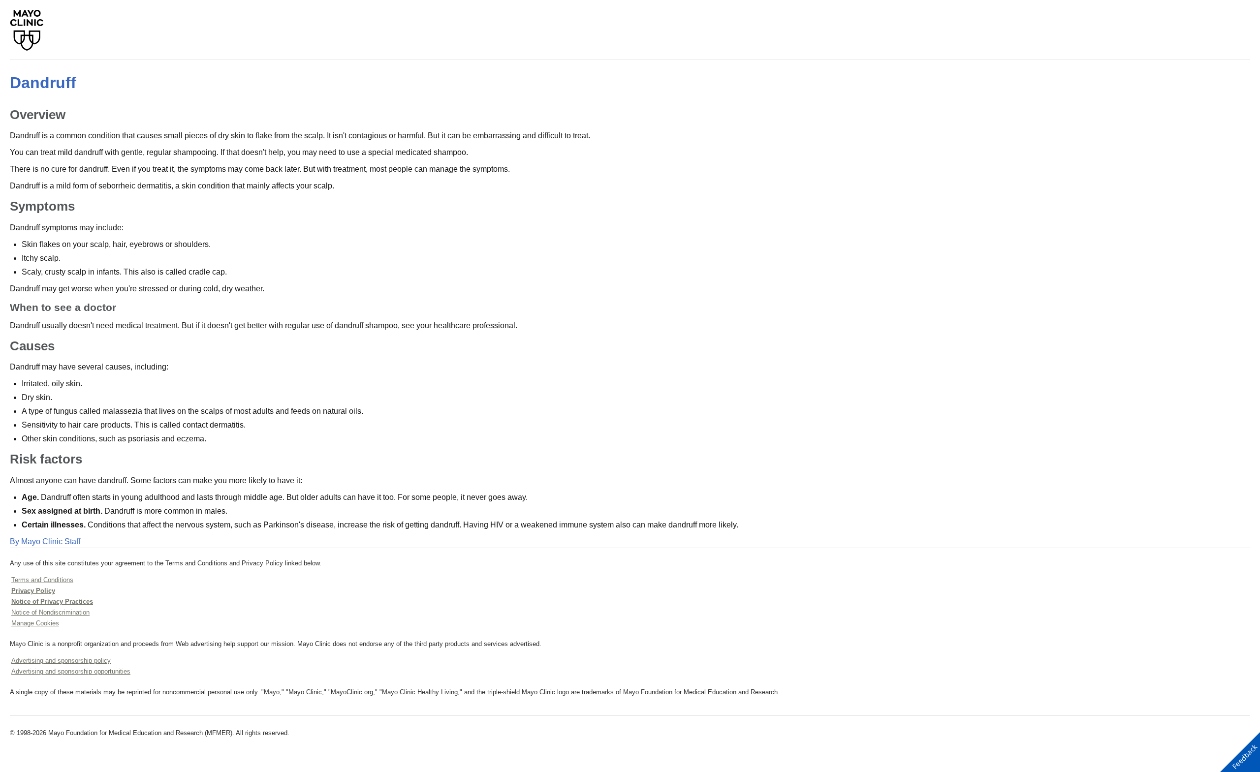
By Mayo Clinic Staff (45, 541)
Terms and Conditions (42, 580)
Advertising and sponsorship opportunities (70, 671)
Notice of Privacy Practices (52, 601)
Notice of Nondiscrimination (50, 612)
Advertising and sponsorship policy (61, 660)
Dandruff (43, 83)
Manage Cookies (35, 623)
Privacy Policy (33, 590)
